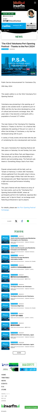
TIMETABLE (5, 378)
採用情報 (3, 400)
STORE (3, 389)
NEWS (3, 381)
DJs (2, 386)
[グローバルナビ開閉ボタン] (35, 3)
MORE (19, 353)
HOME (3, 375)
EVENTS (4, 384)
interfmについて (5, 393)
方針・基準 (4, 396)
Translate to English (31, 407)
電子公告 (3, 398)
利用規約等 (17, 26)
